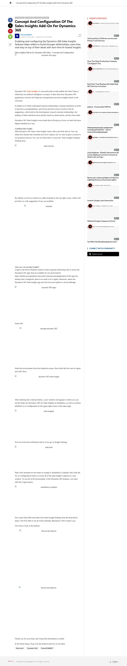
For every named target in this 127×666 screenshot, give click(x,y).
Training (45, 17)
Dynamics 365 (32, 648)
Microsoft (20, 648)
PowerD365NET (26, 35)
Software (29, 17)
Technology (20, 17)
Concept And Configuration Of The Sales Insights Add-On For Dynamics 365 (45, 25)
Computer (37, 17)
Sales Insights (32, 91)
